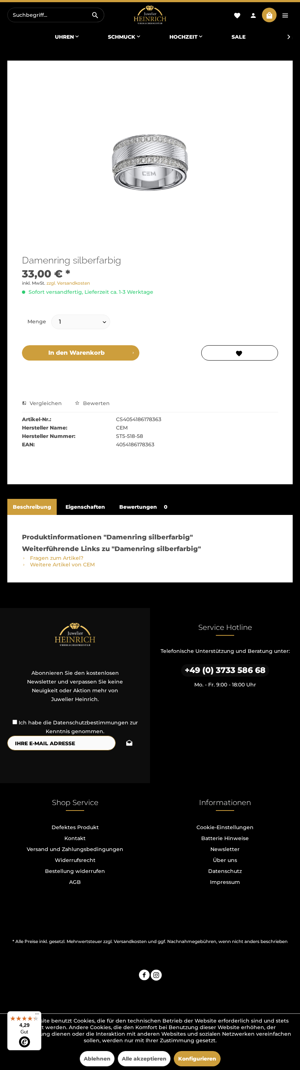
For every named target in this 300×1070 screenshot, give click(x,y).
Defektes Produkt (75, 827)
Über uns (225, 860)
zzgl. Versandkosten (68, 283)
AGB (75, 882)
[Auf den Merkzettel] (239, 353)
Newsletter (225, 849)
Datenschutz (225, 871)
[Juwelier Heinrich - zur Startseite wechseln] (150, 15)
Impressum (225, 882)
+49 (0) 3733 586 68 (225, 670)
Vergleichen (45, 403)
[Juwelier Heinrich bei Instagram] (156, 976)
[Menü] (37, 1015)
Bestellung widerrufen (75, 871)
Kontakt (75, 838)
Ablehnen (97, 1058)
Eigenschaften (85, 507)
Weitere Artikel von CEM (62, 564)
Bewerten (96, 403)
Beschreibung (32, 507)
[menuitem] (55, 15)
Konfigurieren (197, 1058)
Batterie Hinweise (225, 838)
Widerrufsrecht (75, 860)
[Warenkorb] (269, 15)
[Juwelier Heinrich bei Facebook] (144, 976)
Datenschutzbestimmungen (90, 722)
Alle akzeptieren (144, 1058)
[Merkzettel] (237, 15)
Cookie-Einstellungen (225, 827)
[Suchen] (95, 15)
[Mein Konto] (253, 15)
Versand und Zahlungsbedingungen (75, 849)
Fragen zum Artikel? (56, 558)
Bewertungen (143, 507)
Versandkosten (130, 941)
